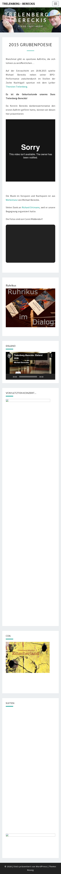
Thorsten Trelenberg (16, 86)
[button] (30, 366)
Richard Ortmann (31, 207)
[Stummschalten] (46, 376)
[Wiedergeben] (9, 376)
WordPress (41, 866)
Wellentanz (12, 199)
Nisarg (30, 870)
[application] (30, 366)
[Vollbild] (51, 376)
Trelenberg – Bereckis (18, 3)
